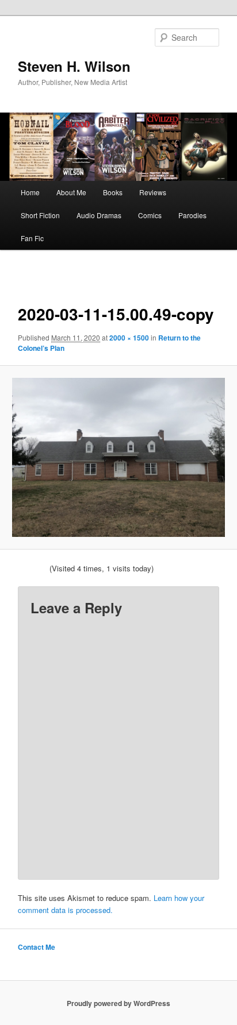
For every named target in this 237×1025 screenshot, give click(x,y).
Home (30, 192)
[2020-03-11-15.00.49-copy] (118, 457)
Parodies (192, 215)
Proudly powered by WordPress (118, 1003)
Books (113, 192)
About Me (71, 192)
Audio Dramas (99, 215)
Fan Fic (32, 238)
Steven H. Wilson (74, 66)
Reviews (152, 192)
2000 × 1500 (129, 337)
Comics (150, 215)
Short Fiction (40, 215)
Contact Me (36, 947)
